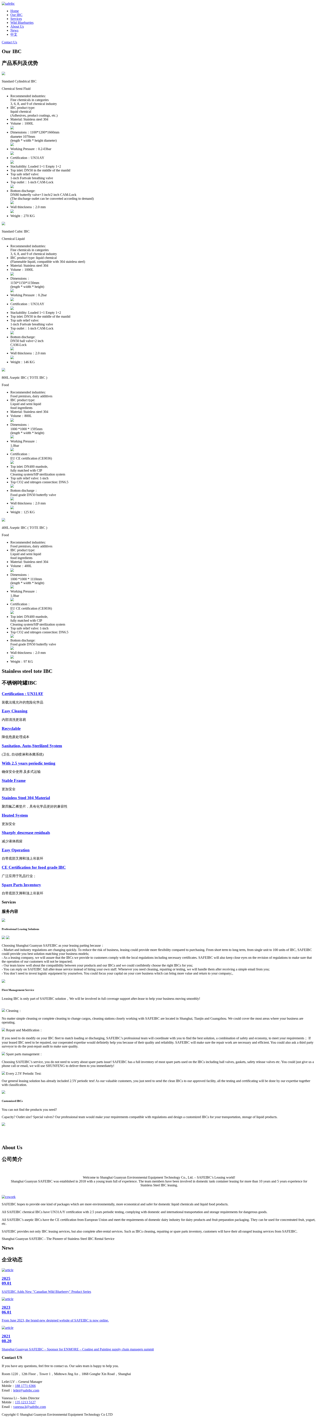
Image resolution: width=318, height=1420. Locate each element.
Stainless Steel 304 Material (26, 798)
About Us (17, 26)
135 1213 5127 (25, 1402)
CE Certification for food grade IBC (34, 867)
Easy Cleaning (14, 711)
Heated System (15, 815)
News (14, 30)
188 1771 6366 (25, 1386)
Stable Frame (14, 780)
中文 (13, 34)
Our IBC (16, 15)
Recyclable (11, 728)
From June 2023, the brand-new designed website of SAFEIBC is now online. (55, 1320)
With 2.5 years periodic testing (28, 763)
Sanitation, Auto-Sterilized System (32, 745)
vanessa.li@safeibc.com (29, 1407)
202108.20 (6, 1338)
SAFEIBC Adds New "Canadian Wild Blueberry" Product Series (46, 1291)
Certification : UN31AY (22, 693)
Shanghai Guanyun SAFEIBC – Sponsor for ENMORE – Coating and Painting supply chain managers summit (78, 1349)
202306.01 (6, 1309)
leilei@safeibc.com (26, 1390)
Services (16, 19)
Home (14, 11)
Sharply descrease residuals (26, 832)
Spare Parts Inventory (21, 885)
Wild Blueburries (22, 22)
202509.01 (6, 1280)
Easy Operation (16, 850)
